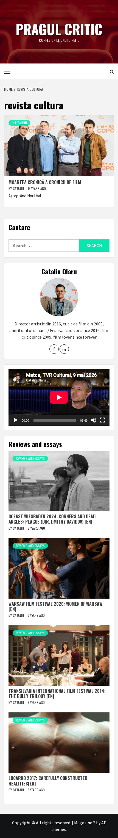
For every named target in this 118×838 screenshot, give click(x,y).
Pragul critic (59, 29)
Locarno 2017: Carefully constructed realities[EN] (48, 781)
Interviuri (19, 122)
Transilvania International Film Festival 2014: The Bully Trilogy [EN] (57, 693)
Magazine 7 (84, 822)
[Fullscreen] (102, 420)
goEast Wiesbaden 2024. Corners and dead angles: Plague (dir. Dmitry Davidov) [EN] (52, 519)
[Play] (15, 420)
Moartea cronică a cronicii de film (45, 182)
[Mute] (93, 420)
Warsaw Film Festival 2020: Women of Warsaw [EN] (55, 606)
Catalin (19, 188)
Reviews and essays (30, 458)
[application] (59, 397)
